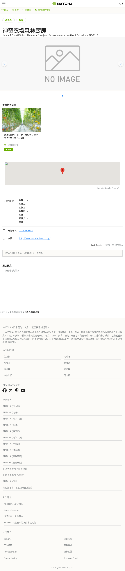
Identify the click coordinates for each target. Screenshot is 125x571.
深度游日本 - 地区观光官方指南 (17, 487)
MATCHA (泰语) (10, 424)
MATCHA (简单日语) (12, 456)
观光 (6, 9)
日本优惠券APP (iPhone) (15, 468)
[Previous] (4, 64)
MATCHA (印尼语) (11, 443)
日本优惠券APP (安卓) (13, 474)
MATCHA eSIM (10, 481)
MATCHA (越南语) (11, 449)
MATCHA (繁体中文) (12, 418)
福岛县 (8, 20)
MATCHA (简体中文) (12, 437)
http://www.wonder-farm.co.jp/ (34, 238)
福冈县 (7, 368)
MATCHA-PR (13, 145)
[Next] (120, 64)
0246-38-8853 (26, 230)
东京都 (7, 356)
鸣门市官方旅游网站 (13, 516)
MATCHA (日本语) (11, 406)
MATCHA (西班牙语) (12, 462)
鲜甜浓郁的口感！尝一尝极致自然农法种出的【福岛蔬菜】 (21, 136)
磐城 (21, 20)
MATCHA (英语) (10, 412)
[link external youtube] (23, 391)
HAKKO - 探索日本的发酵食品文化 (20, 522)
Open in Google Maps (106, 187)
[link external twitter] (11, 391)
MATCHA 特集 (44, 9)
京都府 (7, 362)
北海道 (67, 362)
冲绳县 (67, 368)
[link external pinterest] (17, 391)
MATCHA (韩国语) (11, 431)
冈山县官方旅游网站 (13, 503)
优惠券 (28, 9)
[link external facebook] (5, 391)
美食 (17, 9)
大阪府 (67, 356)
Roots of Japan (11, 509)
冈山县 (67, 375)
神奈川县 (8, 375)
